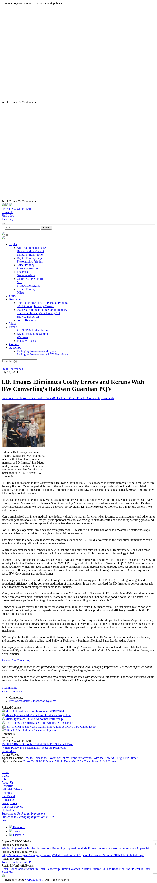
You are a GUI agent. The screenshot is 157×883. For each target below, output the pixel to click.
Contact (14, 344)
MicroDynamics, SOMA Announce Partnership (34, 719)
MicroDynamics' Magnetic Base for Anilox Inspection (38, 715)
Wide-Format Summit (65, 855)
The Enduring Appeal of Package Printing (42, 302)
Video (12, 323)
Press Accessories (27, 268)
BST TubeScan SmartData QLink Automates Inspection (39, 722)
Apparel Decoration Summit (95, 855)
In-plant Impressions (39, 848)
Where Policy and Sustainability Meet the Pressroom (34, 747)
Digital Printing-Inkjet (30, 258)
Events (13, 327)
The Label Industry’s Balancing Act (38, 313)
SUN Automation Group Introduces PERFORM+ (35, 711)
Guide (13, 296)
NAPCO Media (34, 879)
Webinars (22, 337)
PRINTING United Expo (17, 208)
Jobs (4, 779)
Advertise (7, 786)
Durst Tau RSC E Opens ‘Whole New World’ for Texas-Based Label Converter (71, 761)
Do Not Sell (9, 810)
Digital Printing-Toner (30, 254)
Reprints (7, 792)
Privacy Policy (10, 803)
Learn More (9, 751)
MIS (19, 282)
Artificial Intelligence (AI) (32, 247)
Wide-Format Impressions (96, 848)
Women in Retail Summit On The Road (95, 869)
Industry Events (26, 340)
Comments (107, 398)
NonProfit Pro (24, 862)
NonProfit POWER (131, 869)
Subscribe (15, 347)
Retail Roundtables (13, 869)
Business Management (30, 251)
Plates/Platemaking (28, 285)
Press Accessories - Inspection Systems (32, 701)
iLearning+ (8, 219)
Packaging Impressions (66, 848)
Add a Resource (26, 320)
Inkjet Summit (10, 855)
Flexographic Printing (30, 261)
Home (5, 772)
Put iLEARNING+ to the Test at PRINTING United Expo (37, 744)
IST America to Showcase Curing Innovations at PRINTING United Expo (50, 726)
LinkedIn (18, 835)
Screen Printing (26, 289)
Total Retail (9, 862)
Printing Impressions (14, 848)
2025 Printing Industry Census (35, 306)
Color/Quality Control (30, 278)
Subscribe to (23, 813)
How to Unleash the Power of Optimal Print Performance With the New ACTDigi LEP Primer (80, 758)
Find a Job (8, 215)
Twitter (17, 831)
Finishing (22, 271)
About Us (7, 782)
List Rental (8, 796)
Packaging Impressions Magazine (37, 351)
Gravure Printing (27, 275)
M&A (20, 292)
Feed (4, 820)
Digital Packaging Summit (33, 333)
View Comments (12, 691)
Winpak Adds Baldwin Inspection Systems (31, 730)
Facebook (18, 827)
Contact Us (8, 799)
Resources (15, 299)
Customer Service (12, 806)
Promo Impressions (124, 848)
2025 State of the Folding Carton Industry (42, 309)
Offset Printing (26, 265)
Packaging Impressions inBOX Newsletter (42, 354)
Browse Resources (28, 316)
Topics (13, 244)
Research (7, 212)
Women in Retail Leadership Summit (47, 869)
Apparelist (142, 848)
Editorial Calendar (13, 789)
